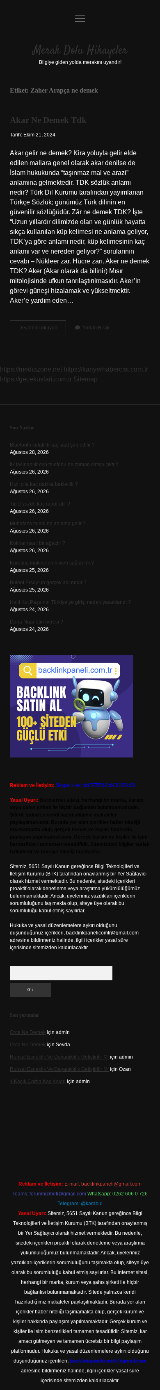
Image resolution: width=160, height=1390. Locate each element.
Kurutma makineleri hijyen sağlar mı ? (52, 563)
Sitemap (85, 379)
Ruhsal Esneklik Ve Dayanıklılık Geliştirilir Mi (59, 1057)
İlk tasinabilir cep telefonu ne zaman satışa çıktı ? (64, 464)
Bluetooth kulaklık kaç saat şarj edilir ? (52, 445)
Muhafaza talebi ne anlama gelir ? (48, 523)
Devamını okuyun (42, 329)
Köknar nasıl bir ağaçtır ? (37, 543)
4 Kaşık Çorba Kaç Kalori (38, 1081)
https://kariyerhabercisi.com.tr (106, 369)
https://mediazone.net (31, 369)
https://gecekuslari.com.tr (36, 379)
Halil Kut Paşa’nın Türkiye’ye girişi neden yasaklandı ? (70, 602)
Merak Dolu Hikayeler (80, 51)
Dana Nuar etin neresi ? (36, 622)
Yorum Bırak (96, 328)
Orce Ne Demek (28, 1032)
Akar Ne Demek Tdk (48, 120)
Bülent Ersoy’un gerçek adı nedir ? (48, 582)
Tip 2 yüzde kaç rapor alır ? (40, 504)
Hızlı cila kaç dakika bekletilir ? (44, 484)
